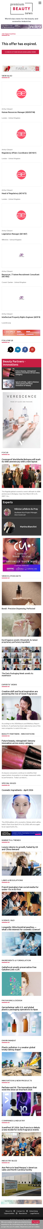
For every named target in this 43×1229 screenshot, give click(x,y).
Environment (9, 1040)
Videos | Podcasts (11, 576)
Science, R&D (8, 920)
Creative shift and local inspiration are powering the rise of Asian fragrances (20, 692)
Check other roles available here (21, 52)
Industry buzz (9, 1161)
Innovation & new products (17, 1080)
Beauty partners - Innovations (14, 363)
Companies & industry (13, 1120)
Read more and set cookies (30, 1227)
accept (36, 1222)
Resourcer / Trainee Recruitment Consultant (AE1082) (20, 275)
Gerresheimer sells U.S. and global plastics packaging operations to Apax (20, 1008)
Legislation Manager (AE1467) (14, 234)
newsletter (23, 1213)
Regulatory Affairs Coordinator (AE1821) (19, 153)
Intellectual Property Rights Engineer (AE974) (21, 317)
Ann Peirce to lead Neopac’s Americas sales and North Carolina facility (19, 1168)
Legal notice (34, 1213)
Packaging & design (12, 1000)
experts (8, 502)
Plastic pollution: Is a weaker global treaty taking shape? (18, 1048)
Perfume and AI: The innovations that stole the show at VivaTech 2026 (19, 1088)
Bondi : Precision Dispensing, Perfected (18, 609)
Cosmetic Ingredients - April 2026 (17, 790)
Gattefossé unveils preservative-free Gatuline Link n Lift (19, 968)
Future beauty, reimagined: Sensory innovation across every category (18, 742)
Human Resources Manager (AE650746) (18, 112)
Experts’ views (9, 684)
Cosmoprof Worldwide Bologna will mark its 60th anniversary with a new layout (21, 460)
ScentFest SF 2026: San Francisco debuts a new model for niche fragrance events (21, 1128)
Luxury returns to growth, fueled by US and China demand (20, 848)
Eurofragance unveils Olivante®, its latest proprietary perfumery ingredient (20, 641)
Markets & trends (11, 840)
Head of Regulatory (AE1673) (14, 193)
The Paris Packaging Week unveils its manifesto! (17, 674)
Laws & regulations (12, 880)
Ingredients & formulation (16, 960)
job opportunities (9, 34)
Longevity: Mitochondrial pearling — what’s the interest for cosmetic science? (21, 928)
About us (8, 1211)
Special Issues (9, 783)
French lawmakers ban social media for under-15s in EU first (20, 888)
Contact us (21, 1211)
